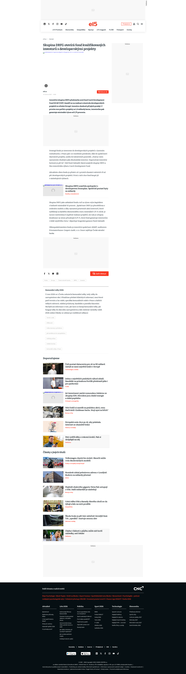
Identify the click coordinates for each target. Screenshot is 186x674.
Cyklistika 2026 (99, 628)
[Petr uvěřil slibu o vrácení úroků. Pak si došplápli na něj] (53, 441)
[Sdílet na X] (48, 273)
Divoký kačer (80, 627)
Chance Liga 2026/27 (113, 599)
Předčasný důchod (134, 612)
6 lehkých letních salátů (66, 639)
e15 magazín (101, 30)
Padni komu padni (82, 622)
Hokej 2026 (98, 617)
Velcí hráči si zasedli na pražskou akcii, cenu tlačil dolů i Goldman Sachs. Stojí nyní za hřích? (86, 409)
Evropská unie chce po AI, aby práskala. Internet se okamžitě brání (83, 423)
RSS (107, 647)
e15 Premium (57, 30)
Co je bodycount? (47, 629)
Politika (80, 606)
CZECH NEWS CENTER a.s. (100, 662)
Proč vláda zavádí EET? (83, 619)
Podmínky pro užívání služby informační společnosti (84, 667)
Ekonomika (69, 30)
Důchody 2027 (133, 620)
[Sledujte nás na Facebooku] (53, 24)
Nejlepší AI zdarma (117, 617)
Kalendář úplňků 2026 (48, 626)
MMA (96, 612)
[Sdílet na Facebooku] (44, 273)
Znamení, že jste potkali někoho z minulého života (66, 618)
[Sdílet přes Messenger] (53, 273)
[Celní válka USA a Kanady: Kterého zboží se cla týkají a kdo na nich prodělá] (53, 506)
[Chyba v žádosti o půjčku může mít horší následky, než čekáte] (53, 535)
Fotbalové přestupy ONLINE (75, 599)
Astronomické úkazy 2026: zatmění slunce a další (66, 625)
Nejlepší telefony (117, 614)
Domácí (51, 39)
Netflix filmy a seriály (118, 625)
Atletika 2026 (98, 625)
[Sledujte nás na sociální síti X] (48, 24)
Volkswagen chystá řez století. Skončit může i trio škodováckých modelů (85, 459)
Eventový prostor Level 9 (96, 599)
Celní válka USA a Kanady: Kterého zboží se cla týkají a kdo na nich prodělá (86, 502)
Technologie (117, 606)
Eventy (129, 30)
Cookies (127, 667)
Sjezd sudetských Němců (84, 616)
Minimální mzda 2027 (135, 622)
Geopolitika (81, 30)
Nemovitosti (116, 596)
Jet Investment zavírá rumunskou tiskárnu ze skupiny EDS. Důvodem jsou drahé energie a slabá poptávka (86, 395)
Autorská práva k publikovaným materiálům (55, 667)
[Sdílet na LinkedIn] (57, 273)
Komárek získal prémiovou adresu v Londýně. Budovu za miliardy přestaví (86, 473)
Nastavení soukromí (137, 667)
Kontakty (72, 647)
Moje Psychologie (48, 596)
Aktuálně (46, 606)
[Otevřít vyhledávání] (138, 24)
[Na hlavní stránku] (93, 23)
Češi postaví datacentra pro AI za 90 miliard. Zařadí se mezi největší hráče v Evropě (85, 365)
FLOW (111, 30)
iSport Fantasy (84, 596)
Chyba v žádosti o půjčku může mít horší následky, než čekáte (83, 532)
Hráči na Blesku (72, 596)
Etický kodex (104, 669)
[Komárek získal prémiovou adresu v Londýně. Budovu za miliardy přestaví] (53, 477)
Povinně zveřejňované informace (119, 669)
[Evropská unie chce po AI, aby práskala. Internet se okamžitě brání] (53, 426)
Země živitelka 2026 (135, 625)
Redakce (81, 647)
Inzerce (89, 647)
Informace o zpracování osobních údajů (112, 667)
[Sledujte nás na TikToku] (65, 24)
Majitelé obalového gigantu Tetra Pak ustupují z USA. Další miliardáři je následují (86, 488)
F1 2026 (97, 622)
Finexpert (120, 30)
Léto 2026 (64, 606)
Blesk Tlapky (60, 596)
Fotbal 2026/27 (99, 614)
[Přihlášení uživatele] (134, 24)
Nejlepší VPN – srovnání (119, 622)
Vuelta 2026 (126, 599)
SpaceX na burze (116, 612)
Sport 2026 (99, 606)
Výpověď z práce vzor (83, 624)
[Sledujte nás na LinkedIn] (44, 24)
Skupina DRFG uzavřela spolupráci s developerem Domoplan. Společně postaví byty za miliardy (86, 188)
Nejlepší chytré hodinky (119, 620)
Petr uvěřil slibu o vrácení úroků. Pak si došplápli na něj (83, 438)
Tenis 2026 (98, 620)
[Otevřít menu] (142, 24)
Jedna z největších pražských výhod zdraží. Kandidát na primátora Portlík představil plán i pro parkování (86, 381)
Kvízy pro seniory (47, 624)
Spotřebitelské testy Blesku (101, 596)
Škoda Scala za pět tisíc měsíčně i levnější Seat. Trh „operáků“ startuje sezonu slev (86, 517)
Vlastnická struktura (63, 669)
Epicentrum (45, 612)
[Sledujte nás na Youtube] (61, 24)
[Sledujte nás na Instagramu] (57, 24)
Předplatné (99, 647)
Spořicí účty (132, 614)
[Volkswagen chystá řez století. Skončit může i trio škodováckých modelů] (53, 462)
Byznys (91, 30)
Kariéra (114, 647)
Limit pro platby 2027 (135, 617)
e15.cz (44, 39)
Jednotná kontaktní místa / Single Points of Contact (85, 669)
